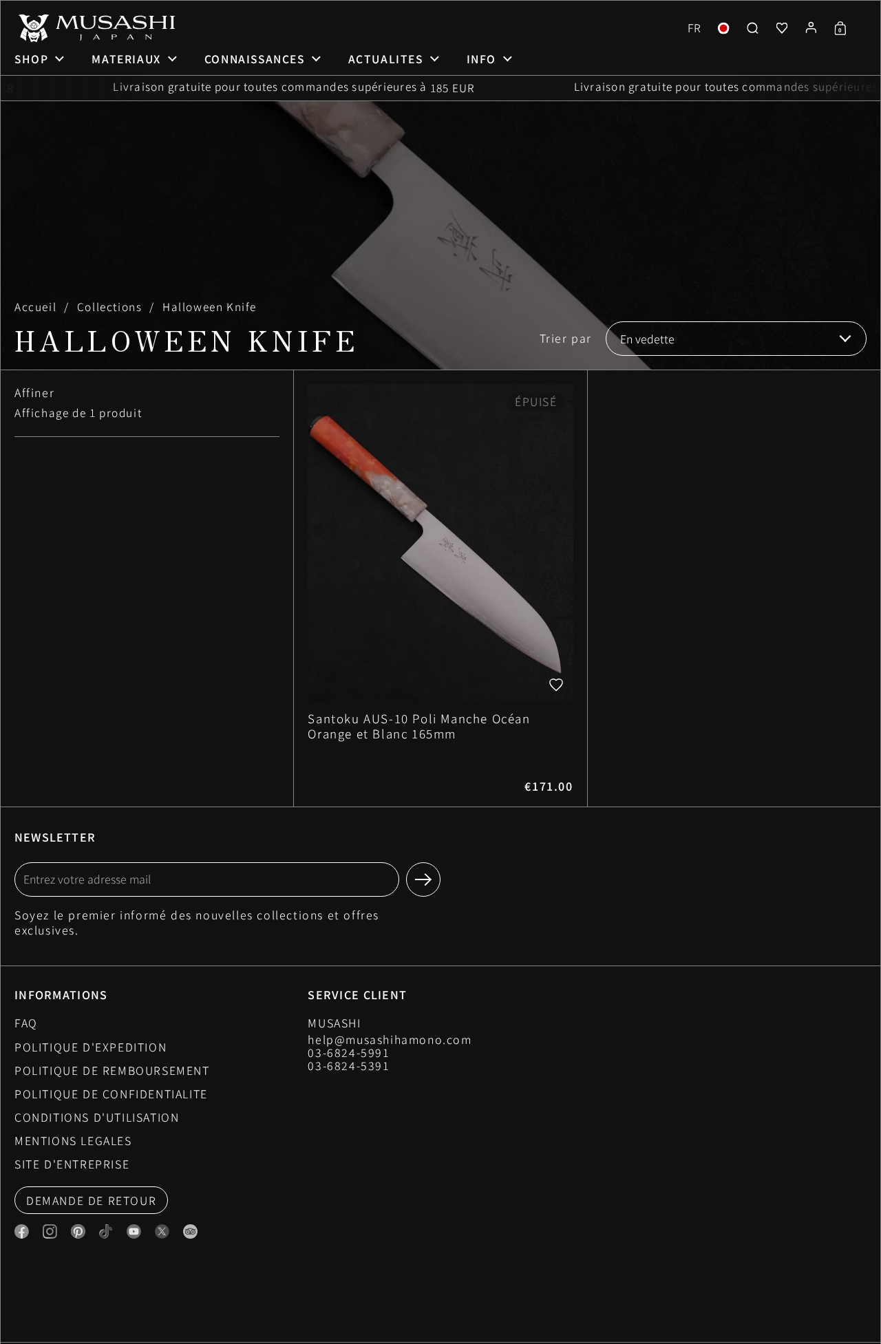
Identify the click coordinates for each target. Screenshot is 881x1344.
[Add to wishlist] (556, 685)
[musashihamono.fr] (95, 28)
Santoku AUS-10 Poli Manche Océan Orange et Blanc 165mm (440, 588)
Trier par (566, 338)
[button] (694, 28)
